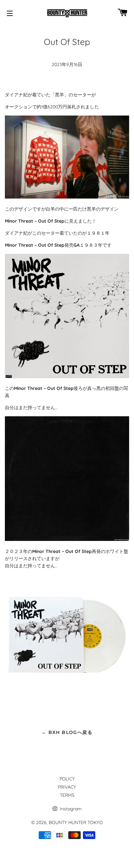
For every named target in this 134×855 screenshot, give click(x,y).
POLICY (67, 779)
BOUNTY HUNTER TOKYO (76, 822)
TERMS (67, 795)
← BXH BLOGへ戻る (67, 732)
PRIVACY (67, 787)
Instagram (70, 809)
